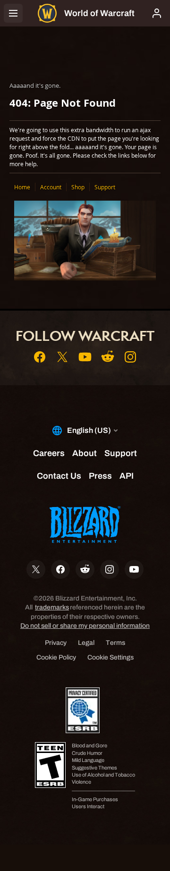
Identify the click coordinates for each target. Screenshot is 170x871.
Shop (78, 187)
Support (104, 187)
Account (50, 187)
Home (22, 187)
